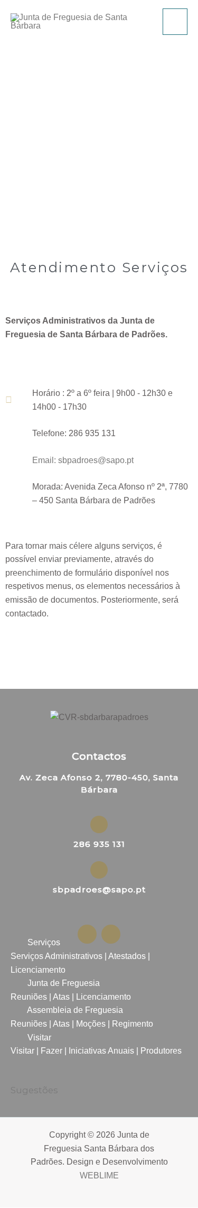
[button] (99, 942)
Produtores (161, 1050)
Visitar (39, 1037)
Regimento (132, 1023)
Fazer (51, 1050)
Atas (61, 996)
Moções (91, 1023)
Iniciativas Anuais (101, 1050)
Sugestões (34, 1090)
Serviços (43, 942)
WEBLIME (99, 1175)
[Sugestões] (17, 1075)
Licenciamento (38, 969)
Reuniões (29, 996)
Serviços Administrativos (56, 956)
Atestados (127, 956)
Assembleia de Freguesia (75, 1010)
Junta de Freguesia (63, 983)
